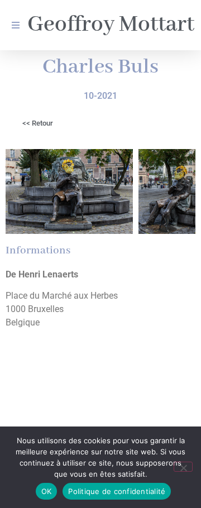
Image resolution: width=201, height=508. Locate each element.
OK (46, 491)
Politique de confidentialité (116, 491)
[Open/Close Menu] (15, 25)
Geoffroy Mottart (110, 25)
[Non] (183, 467)
